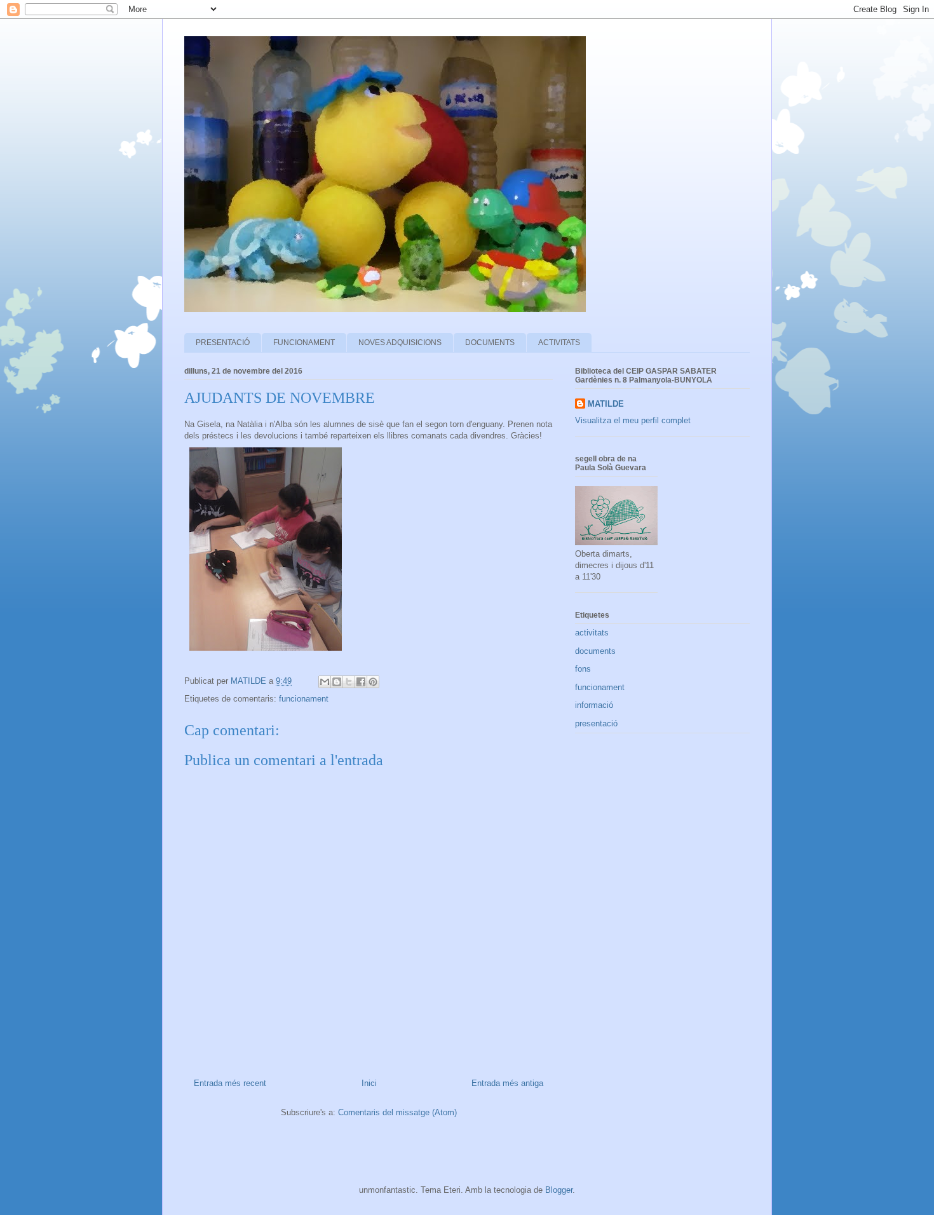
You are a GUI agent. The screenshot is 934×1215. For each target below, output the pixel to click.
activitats (592, 632)
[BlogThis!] (336, 681)
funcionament (303, 698)
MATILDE (606, 404)
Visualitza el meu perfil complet (633, 420)
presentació (596, 723)
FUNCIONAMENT (304, 342)
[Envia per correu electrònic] (324, 681)
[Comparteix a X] (348, 681)
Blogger (558, 1190)
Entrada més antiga (507, 1083)
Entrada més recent (230, 1083)
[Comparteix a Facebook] (361, 681)
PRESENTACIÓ (223, 342)
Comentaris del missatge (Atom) (397, 1112)
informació (594, 705)
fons (583, 669)
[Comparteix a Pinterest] (373, 681)
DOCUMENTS (490, 342)
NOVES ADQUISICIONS (400, 342)
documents (595, 651)
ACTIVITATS (559, 342)
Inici (369, 1083)
